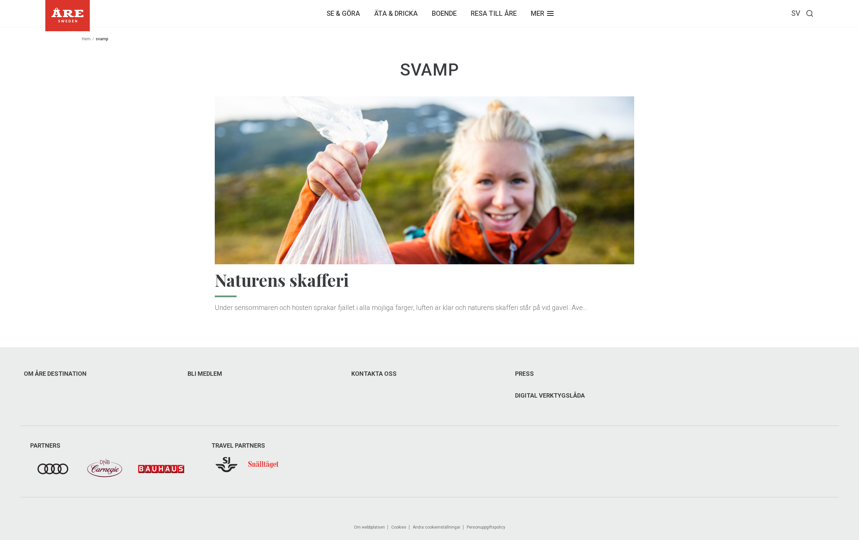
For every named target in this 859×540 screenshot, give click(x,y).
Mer (537, 13)
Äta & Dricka (396, 13)
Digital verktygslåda (550, 396)
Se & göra (343, 13)
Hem (86, 39)
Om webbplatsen (369, 527)
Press (524, 374)
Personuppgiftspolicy (486, 527)
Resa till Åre (494, 13)
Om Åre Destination (55, 374)
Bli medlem (205, 374)
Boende (444, 13)
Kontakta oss (374, 374)
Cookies (398, 527)
